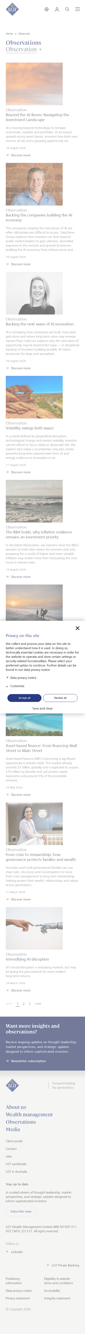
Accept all (24, 697)
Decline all (60, 697)
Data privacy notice (23, 677)
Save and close (42, 708)
